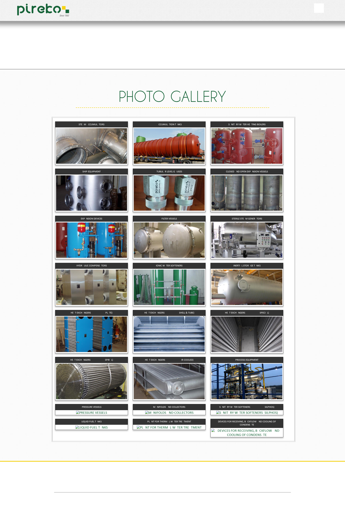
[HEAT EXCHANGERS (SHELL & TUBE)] (169, 351)
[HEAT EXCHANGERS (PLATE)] (92, 351)
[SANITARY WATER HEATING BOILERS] (247, 163)
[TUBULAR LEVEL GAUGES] (169, 209)
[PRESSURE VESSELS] (91, 413)
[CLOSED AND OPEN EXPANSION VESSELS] (247, 209)
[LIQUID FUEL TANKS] (91, 427)
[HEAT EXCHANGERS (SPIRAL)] (92, 398)
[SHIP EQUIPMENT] (92, 209)
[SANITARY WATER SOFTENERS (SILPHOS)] (246, 413)
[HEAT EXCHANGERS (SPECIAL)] (247, 351)
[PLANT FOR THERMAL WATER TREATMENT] (169, 427)
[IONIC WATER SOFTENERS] (169, 304)
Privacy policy (173, 497)
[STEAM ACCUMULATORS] (92, 163)
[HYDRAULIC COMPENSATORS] (92, 304)
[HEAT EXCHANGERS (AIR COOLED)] (169, 398)
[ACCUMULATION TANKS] (169, 163)
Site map (196, 497)
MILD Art (225, 497)
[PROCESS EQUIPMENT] (247, 398)
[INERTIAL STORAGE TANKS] (247, 304)
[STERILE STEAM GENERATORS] (247, 257)
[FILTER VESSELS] (169, 257)
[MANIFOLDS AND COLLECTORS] (169, 413)
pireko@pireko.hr (189, 487)
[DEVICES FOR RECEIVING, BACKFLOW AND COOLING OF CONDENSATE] (247, 435)
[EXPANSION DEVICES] (92, 257)
